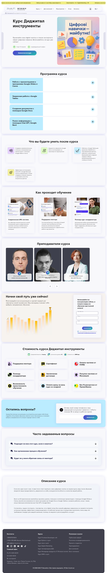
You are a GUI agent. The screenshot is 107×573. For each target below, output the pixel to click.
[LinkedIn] (15, 546)
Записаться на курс (24, 53)
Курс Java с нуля (43, 543)
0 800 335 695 (18, 540)
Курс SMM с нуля (43, 554)
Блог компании (74, 551)
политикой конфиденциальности (87, 333)
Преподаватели (74, 546)
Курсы (38, 9)
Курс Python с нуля (44, 540)
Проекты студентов (75, 543)
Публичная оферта (75, 537)
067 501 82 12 (21, 8)
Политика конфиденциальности (79, 540)
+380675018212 (12, 537)
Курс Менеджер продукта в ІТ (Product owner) (53, 551)
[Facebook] (8, 546)
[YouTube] (18, 546)
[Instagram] (11, 546)
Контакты (76, 9)
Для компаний (48, 9)
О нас (69, 9)
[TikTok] (25, 546)
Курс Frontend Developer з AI (47, 537)
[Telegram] (22, 546)
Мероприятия (60, 9)
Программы (10, 13)
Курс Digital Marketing (45, 546)
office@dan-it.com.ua (13, 543)
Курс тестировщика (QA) (46, 548)
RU (96, 9)
